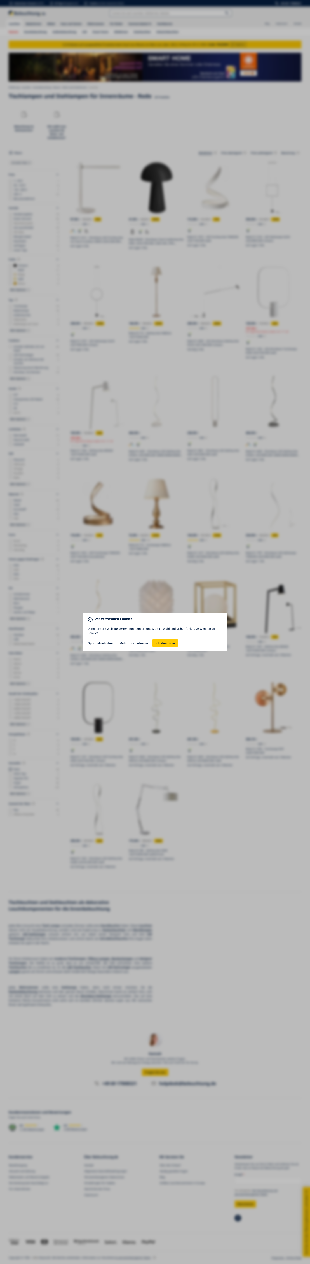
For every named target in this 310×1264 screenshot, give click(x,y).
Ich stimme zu (165, 643)
